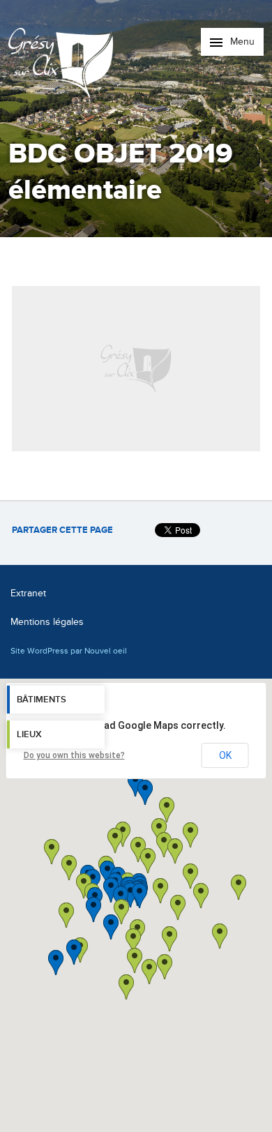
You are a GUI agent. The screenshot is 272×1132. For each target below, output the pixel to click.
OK (225, 755)
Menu (241, 41)
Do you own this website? (74, 755)
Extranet (28, 593)
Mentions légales (47, 622)
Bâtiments (41, 699)
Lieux (29, 734)
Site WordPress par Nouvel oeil (68, 651)
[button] (178, 907)
